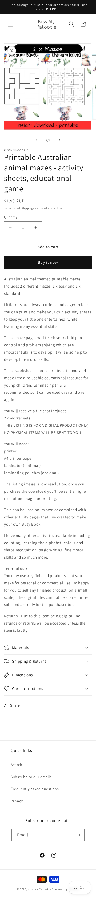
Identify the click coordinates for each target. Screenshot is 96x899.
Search (16, 764)
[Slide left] (36, 140)
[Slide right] (60, 140)
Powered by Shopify (65, 889)
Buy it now (48, 262)
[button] (11, 24)
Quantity (10, 217)
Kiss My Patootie (39, 889)
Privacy (17, 800)
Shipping (27, 208)
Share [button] (15, 705)
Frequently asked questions (35, 788)
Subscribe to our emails (31, 776)
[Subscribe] (78, 835)
